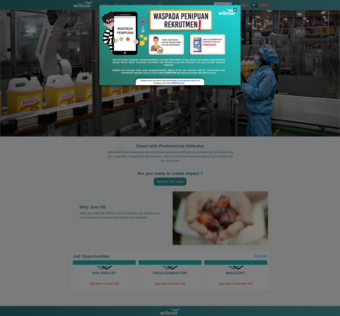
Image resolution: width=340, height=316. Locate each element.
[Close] (235, 10)
